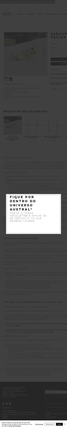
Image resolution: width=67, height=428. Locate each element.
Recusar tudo (49, 424)
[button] (58, 195)
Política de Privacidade (14, 426)
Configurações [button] (39, 424)
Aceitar (59, 424)
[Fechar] (65, 424)
